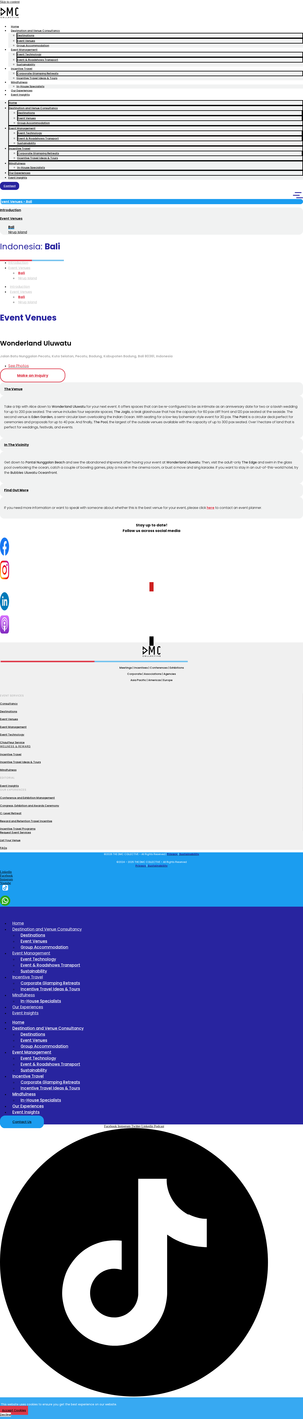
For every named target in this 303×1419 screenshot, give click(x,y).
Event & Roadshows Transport (37, 60)
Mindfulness (19, 82)
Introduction (10, 210)
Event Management (24, 50)
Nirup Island (27, 278)
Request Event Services (15, 832)
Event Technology (29, 54)
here (210, 507)
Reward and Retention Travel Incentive (26, 821)
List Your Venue (10, 840)
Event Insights (20, 95)
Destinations (25, 35)
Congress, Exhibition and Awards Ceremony (29, 806)
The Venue (13, 389)
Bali (21, 273)
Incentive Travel (21, 69)
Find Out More (16, 490)
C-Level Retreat (10, 813)
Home (15, 26)
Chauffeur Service (12, 742)
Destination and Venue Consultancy (35, 31)
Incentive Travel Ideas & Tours (36, 78)
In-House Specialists (30, 86)
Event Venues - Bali (16, 201)
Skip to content (10, 2)
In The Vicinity (16, 444)
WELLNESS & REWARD (15, 746)
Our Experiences (21, 90)
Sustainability (25, 64)
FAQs (3, 848)
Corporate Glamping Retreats (37, 73)
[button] (151, 201)
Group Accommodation (32, 45)
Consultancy (9, 704)
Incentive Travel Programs (17, 829)
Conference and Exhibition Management (27, 798)
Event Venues (26, 41)
